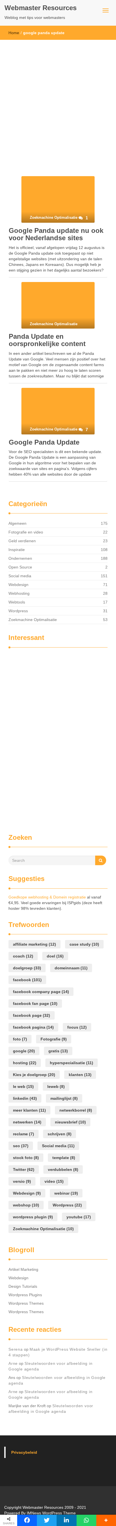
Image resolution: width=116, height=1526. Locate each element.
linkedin (25, 1098)
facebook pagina (33, 1027)
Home (13, 32)
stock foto (26, 1157)
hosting (24, 1063)
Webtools (16, 602)
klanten (80, 1074)
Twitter (23, 1169)
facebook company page (41, 991)
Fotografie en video (25, 532)
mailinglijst (64, 1098)
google (24, 1051)
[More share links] (106, 1520)
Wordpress (18, 611)
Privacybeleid (24, 1452)
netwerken (27, 1122)
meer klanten (29, 1110)
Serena (15, 1349)
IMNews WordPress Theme (51, 1513)
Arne (13, 1363)
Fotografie (54, 1039)
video (54, 1181)
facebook (27, 980)
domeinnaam (71, 968)
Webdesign (18, 584)
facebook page (31, 1015)
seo (20, 1146)
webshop (26, 1205)
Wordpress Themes (26, 1303)
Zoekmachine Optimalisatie (32, 619)
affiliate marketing (34, 944)
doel (55, 956)
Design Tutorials (22, 1286)
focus (77, 1027)
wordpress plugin (33, 1217)
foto (20, 1039)
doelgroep (27, 968)
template (63, 1157)
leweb (56, 1086)
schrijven (60, 1134)
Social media (19, 576)
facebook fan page (35, 1003)
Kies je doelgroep (34, 1074)
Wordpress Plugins (25, 1295)
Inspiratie (16, 549)
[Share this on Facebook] (27, 1520)
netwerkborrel (75, 1110)
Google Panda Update (44, 442)
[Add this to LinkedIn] (66, 1520)
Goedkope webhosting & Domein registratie (47, 897)
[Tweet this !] (47, 1520)
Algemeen (17, 523)
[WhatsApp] (86, 1520)
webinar (66, 1193)
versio (22, 1181)
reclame (23, 1134)
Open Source (20, 567)
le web (23, 1086)
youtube (78, 1217)
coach (23, 956)
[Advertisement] (58, 101)
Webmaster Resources (41, 8)
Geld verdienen (22, 541)
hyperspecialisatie (71, 1063)
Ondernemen (20, 558)
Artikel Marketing (23, 1269)
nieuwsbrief (70, 1122)
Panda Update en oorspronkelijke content (47, 340)
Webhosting (19, 593)
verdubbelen (63, 1169)
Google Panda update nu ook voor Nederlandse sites (56, 234)
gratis (58, 1051)
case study (84, 944)
